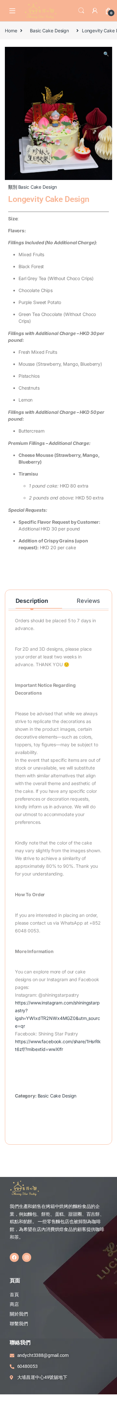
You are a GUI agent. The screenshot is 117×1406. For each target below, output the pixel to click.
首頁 (15, 1294)
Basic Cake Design (49, 30)
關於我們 (19, 1314)
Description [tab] (32, 600)
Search (81, 10)
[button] (106, 54)
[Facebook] (14, 1257)
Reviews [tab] (88, 600)
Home (11, 30)
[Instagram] (26, 1257)
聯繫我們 (19, 1323)
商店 (14, 1304)
